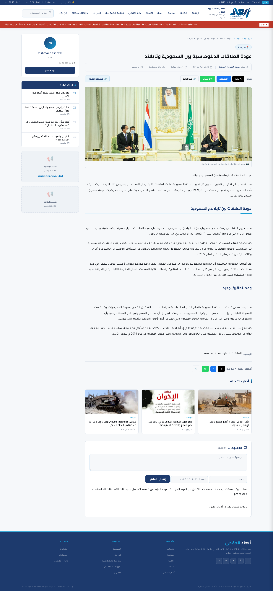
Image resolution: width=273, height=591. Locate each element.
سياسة (171, 13)
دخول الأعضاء (61, 561)
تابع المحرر (50, 70)
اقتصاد (149, 13)
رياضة (160, 13)
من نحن (63, 13)
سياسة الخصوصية (114, 13)
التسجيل (63, 555)
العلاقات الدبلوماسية (228, 353)
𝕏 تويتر (238, 79)
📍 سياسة (243, 47)
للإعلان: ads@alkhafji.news (50, 176)
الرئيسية (195, 13)
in (219, 561)
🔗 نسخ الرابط (189, 79)
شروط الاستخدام (80, 13)
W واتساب (207, 79)
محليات (183, 13)
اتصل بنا (97, 13)
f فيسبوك (223, 79)
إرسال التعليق (158, 479)
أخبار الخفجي (134, 13)
